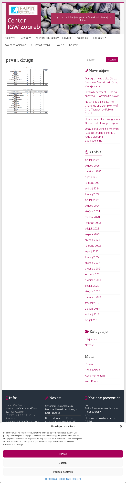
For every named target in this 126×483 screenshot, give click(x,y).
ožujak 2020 (92, 285)
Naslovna (10, 37)
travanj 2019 (92, 303)
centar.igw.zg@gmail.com (25, 421)
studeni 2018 (92, 308)
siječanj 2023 (92, 240)
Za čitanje (82, 37)
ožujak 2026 (92, 159)
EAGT (88, 405)
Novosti (66, 37)
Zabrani (63, 462)
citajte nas (91, 339)
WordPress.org (93, 381)
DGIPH (88, 421)
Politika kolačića (50, 479)
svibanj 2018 (92, 314)
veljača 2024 (92, 205)
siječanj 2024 (92, 211)
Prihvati (63, 453)
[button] (121, 426)
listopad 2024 (93, 182)
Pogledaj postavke (63, 471)
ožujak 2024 (92, 200)
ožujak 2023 (92, 228)
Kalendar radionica (15, 45)
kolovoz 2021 (93, 274)
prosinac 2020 (93, 280)
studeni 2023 (92, 217)
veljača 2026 (92, 165)
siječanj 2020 (92, 291)
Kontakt (73, 45)
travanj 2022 (92, 257)
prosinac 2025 (93, 171)
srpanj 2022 (91, 251)
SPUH (88, 415)
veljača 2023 (92, 234)
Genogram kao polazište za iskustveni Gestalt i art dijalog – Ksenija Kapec (102, 82)
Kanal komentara (95, 375)
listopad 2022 (93, 245)
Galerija (59, 45)
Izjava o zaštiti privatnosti (70, 479)
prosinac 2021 (93, 268)
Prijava (89, 364)
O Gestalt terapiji (40, 45)
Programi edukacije (45, 37)
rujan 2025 (91, 177)
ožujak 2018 (92, 320)
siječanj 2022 (92, 262)
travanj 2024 (92, 194)
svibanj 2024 (92, 188)
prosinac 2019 (93, 297)
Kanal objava (92, 370)
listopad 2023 (93, 222)
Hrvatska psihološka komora (100, 418)
